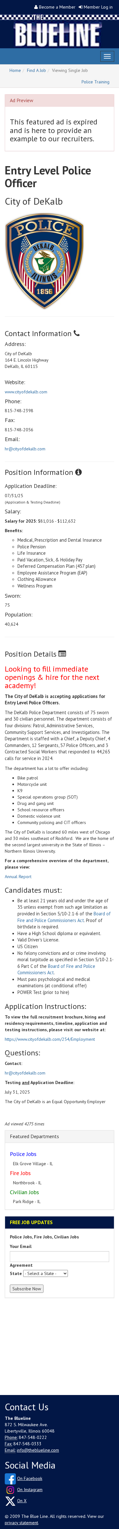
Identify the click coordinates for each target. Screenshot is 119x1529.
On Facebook (29, 1478)
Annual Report (18, 876)
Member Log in (98, 7)
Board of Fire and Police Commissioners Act (64, 917)
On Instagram (30, 1489)
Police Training (95, 82)
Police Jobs (23, 1154)
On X (22, 1501)
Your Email (20, 1246)
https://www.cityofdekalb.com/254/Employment (50, 1039)
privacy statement (21, 1522)
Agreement (21, 1265)
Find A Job (36, 70)
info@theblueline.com (38, 1450)
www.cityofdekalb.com (26, 392)
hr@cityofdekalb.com (25, 449)
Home (15, 70)
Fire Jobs (20, 1173)
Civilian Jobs (24, 1192)
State (16, 1273)
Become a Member (57, 7)
